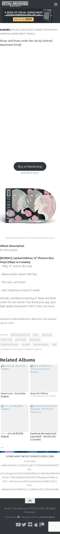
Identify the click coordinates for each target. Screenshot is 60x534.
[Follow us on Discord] (30, 524)
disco (35, 335)
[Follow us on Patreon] (42, 524)
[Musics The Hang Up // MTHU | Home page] (19, 4)
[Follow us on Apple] (36, 524)
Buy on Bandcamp (30, 166)
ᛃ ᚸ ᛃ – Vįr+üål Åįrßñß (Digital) (12, 435)
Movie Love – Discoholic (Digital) (13, 395)
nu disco (26, 344)
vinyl (54, 344)
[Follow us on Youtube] (18, 524)
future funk (6, 340)
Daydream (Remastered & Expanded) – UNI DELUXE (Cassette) (43, 436)
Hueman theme (47, 517)
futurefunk (21, 340)
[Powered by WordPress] (19, 517)
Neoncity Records (9, 344)
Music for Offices (43, 394)
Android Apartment (20, 335)
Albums (5, 29)
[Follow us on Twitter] (24, 524)
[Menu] (56, 4)
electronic (47, 335)
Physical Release (41, 344)
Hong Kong (35, 340)
